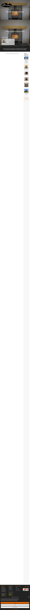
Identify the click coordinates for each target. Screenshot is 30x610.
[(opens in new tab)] (25, 589)
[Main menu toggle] (28, 4)
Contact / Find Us (18, 590)
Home (16, 587)
